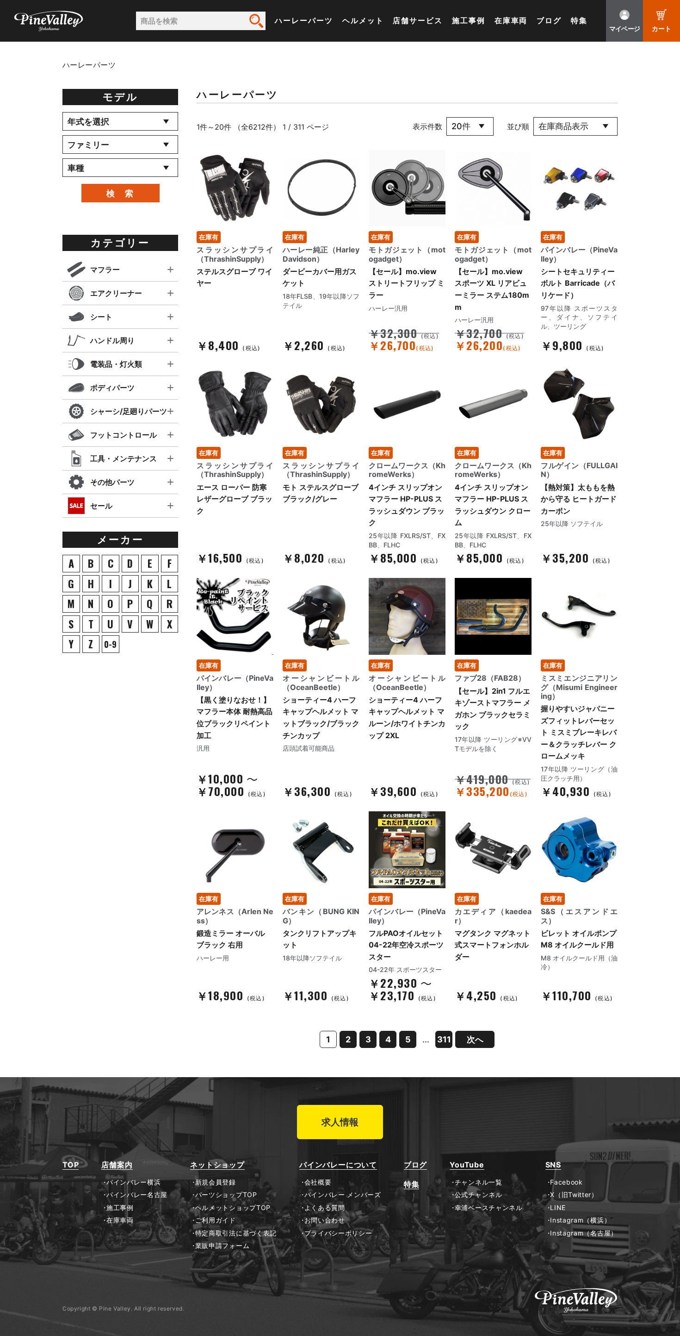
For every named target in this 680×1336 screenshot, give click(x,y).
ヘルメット (363, 20)
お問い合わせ (324, 1220)
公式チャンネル (478, 1194)
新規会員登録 (215, 1182)
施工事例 (468, 20)
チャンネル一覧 (478, 1182)
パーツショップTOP (226, 1194)
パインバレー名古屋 (136, 1194)
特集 (579, 20)
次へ (475, 1039)
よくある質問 (324, 1207)
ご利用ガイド (215, 1220)
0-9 (110, 644)
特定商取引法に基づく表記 (236, 1233)
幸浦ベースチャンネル (489, 1207)
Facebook (566, 1182)
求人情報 (340, 1122)
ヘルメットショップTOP (233, 1207)
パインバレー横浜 (133, 1182)
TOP (70, 1164)
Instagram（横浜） (580, 1220)
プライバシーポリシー (338, 1233)
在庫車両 (511, 20)
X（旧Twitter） (574, 1194)
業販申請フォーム (222, 1245)
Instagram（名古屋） (584, 1233)
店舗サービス (418, 20)
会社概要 (317, 1182)
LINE (558, 1207)
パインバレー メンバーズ (342, 1194)
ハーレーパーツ (304, 20)
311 (444, 1039)
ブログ (549, 20)
